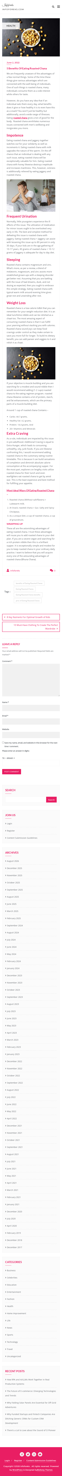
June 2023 (11, 1018)
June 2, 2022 (13, 62)
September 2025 (15, 889)
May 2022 (11, 1111)
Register (11, 830)
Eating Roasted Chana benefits (28, 595)
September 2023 (15, 997)
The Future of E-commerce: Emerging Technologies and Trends (30, 1393)
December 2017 (14, 1247)
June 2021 (11, 1168)
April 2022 (12, 1118)
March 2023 (12, 1039)
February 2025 (14, 918)
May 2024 (11, 954)
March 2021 (12, 1190)
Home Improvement (16, 1313)
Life (8, 1320)
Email (5, 715)
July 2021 (11, 1161)
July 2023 (11, 1011)
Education (12, 1284)
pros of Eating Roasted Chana (28, 600)
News (9, 1327)
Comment (7, 661)
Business (11, 1270)
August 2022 (13, 1090)
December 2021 (14, 1125)
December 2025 (14, 868)
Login (9, 823)
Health (10, 1306)
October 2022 (13, 1075)
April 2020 (12, 1225)
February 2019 (14, 1233)
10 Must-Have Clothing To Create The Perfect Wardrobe (36, 627)
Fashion (10, 1299)
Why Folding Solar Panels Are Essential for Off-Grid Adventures (30, 1405)
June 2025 (11, 904)
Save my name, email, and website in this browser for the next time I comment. (30, 744)
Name (5, 702)
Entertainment (14, 1292)
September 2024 (15, 925)
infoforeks (15, 570)
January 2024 (13, 968)
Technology (12, 1342)
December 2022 (14, 1061)
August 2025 (13, 896)
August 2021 (13, 1154)
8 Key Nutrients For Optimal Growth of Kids (28, 617)
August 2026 (13, 861)
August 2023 (13, 1004)
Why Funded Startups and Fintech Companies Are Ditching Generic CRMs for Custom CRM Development (30, 1418)
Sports (10, 1334)
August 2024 (13, 932)
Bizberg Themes (45, 1470)
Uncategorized (14, 1356)
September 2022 (15, 1082)
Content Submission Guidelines (22, 838)
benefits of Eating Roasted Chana (29, 583)
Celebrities (12, 1277)
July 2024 (11, 939)
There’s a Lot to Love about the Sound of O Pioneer (31, 1430)
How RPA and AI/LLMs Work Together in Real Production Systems (27, 1381)
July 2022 (11, 1097)
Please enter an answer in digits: (15, 750)
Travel (10, 1349)
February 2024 (14, 961)
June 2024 (11, 947)
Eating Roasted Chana (24, 589)
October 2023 (13, 989)
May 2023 (11, 1025)
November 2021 (14, 1132)
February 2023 (14, 1047)
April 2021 (12, 1182)
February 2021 (14, 1197)
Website (5, 729)
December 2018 (14, 1240)
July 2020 (11, 1218)
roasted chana (20, 117)
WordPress (17, 1470)
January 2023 (13, 1054)
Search (10, 790)
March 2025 (12, 911)
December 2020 (14, 1211)
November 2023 (14, 982)
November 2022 (14, 1068)
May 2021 (11, 1175)
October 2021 (13, 1140)
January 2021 (13, 1204)
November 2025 (14, 875)
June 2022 (11, 1104)
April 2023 (12, 1032)
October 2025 (13, 882)
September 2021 (15, 1147)
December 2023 (14, 975)
